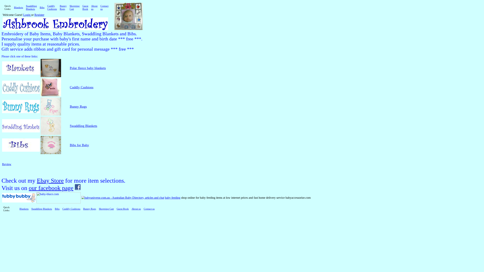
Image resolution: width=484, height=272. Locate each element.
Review (6, 164)
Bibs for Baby (79, 145)
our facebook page (51, 188)
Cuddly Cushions (81, 87)
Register (39, 14)
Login (27, 14)
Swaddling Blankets (83, 126)
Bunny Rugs (78, 106)
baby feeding (172, 197)
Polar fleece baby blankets (88, 68)
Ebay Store (50, 180)
